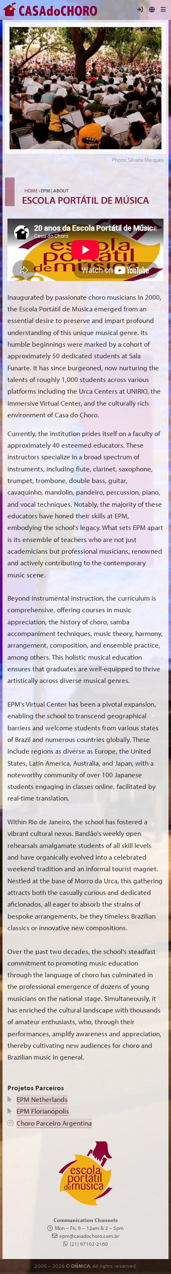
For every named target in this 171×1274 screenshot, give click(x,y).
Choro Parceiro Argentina (54, 1123)
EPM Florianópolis (43, 1110)
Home (31, 190)
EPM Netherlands (42, 1099)
